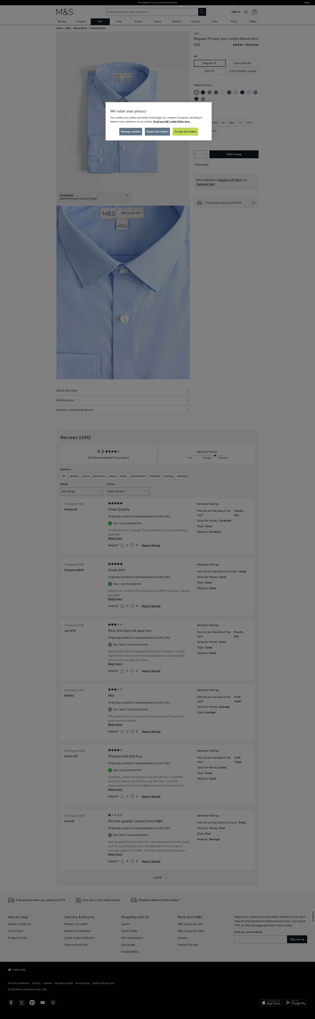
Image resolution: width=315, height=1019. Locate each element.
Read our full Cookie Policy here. (171, 121)
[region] (158, 121)
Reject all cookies (157, 131)
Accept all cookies (185, 131)
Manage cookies (130, 131)
